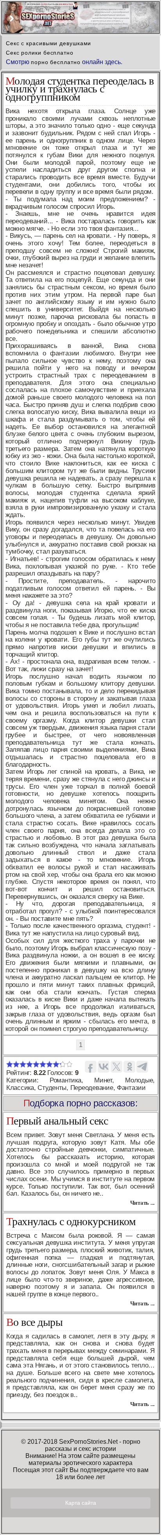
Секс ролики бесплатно (39, 53)
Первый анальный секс (57, 1121)
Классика (20, 1087)
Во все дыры (34, 1322)
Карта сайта (80, 1503)
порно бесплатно (55, 62)
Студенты (52, 1087)
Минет (103, 1080)
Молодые (139, 1080)
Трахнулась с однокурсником (71, 1221)
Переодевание (91, 1087)
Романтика (65, 1080)
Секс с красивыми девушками (48, 43)
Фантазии (131, 1087)
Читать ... (142, 1203)
